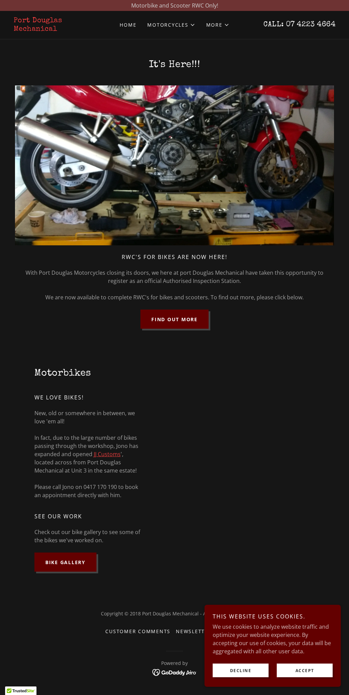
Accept (304, 670)
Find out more (174, 319)
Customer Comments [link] (137, 631)
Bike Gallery (65, 562)
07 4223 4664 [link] (310, 25)
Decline (241, 670)
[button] (171, 25)
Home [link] (128, 25)
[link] (54, 28)
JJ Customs (107, 454)
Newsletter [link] (194, 631)
